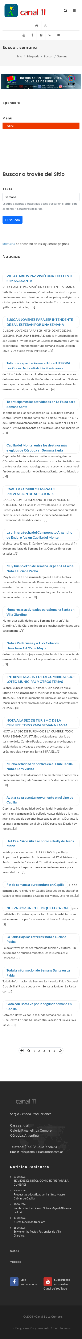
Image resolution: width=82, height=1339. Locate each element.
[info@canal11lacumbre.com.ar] (58, 35)
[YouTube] (24, 35)
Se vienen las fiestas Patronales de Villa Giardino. (37, 1231)
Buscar (48, 56)
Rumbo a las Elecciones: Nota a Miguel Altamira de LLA (42, 1208)
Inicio (18, 56)
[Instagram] (41, 35)
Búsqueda (32, 56)
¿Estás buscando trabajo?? (29, 1219)
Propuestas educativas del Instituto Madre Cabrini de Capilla (39, 1194)
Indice (10, 126)
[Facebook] (32, 35)
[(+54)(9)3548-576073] (49, 35)
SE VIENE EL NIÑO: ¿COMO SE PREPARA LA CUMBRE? (41, 1180)
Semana (62, 56)
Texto (7, 189)
